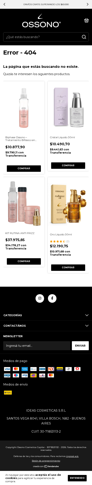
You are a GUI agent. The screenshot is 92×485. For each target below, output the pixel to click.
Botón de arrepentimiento (46, 460)
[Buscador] (78, 20)
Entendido (77, 478)
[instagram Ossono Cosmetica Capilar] (40, 298)
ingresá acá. (72, 456)
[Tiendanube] (46, 467)
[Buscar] (83, 37)
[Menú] (4, 20)
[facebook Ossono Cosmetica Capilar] (52, 298)
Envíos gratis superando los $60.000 (46, 4)
